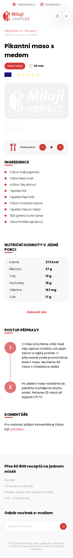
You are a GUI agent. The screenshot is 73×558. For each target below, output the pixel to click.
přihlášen (17, 429)
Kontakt (9, 480)
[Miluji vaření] (16, 16)
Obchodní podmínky (18, 486)
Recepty (30, 31)
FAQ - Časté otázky (17, 498)
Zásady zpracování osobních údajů (28, 492)
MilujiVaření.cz (13, 31)
